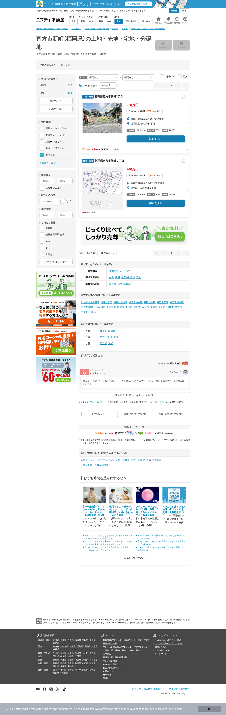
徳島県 (92, 663)
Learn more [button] (175, 709)
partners (67, 709)
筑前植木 (113, 271)
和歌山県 (93, 660)
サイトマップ (161, 654)
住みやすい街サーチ (112, 664)
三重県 (78, 656)
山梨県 (63, 653)
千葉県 (80, 646)
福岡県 (56, 670)
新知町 (111, 331)
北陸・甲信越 (44, 653)
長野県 (71, 653)
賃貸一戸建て (144, 640)
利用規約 (173, 688)
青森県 (63, 640)
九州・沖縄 (43, 670)
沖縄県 (65, 673)
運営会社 (136, 688)
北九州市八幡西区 (90, 302)
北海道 (56, 640)
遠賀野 (112, 283)
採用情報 (185, 688)
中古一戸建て (138, 460)
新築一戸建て (123, 460)
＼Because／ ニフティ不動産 (168, 640)
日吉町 (103, 343)
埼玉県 (73, 646)
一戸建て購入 (109, 650)
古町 (110, 343)
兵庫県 (63, 660)
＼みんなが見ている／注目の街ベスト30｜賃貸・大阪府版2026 (174, 509)
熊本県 (78, 670)
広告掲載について (163, 650)
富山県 (78, 653)
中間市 (84, 312)
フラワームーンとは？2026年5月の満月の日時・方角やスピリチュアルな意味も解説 (147, 511)
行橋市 (170, 307)
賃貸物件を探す (48, 163)
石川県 (85, 653)
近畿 (40, 660)
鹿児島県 (57, 673)
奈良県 (85, 660)
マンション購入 (110, 647)
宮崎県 (92, 670)
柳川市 (137, 307)
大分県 (85, 670)
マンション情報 (110, 661)
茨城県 (87, 646)
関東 (40, 646)
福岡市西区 (162, 302)
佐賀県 (63, 670)
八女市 (145, 307)
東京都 (56, 646)
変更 (70, 85)
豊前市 (178, 307)
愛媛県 (63, 666)
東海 (40, 656)
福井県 (92, 653)
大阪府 (56, 660)
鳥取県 (71, 663)
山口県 (85, 663)
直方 (128, 271)
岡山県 (63, 663)
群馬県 (56, 649)
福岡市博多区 (120, 302)
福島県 (56, 643)
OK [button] (209, 709)
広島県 (56, 663)
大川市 (161, 307)
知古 (102, 337)
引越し (106, 678)
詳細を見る (155, 138)
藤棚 (117, 277)
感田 (119, 283)
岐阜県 (63, 656)
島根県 (78, 663)
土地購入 (107, 654)
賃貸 (105, 640)
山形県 (92, 640)
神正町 (103, 331)
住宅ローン (108, 671)
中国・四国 (43, 663)
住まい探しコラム (111, 668)
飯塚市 (120, 307)
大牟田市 (100, 307)
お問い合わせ (161, 647)
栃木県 (94, 646)
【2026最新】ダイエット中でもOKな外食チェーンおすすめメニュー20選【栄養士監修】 (94, 511)
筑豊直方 (128, 283)
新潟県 (56, 653)
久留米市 (111, 307)
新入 (122, 271)
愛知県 (56, 656)
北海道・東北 (44, 640)
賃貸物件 (156, 460)
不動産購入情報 (110, 643)
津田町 (109, 337)
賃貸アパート (130, 640)
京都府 (71, 660)
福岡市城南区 (177, 302)
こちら (163, 402)
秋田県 (85, 640)
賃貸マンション (115, 640)
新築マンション (89, 460)
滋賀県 (78, 660)
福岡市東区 (106, 302)
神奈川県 (64, 646)
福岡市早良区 (88, 307)
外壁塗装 (107, 675)
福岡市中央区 (136, 302)
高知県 (71, 666)
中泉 (111, 277)
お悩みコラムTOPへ (134, 558)
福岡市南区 (150, 302)
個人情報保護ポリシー (155, 688)
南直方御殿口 (128, 277)
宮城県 (78, 640)
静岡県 (71, 656)
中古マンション (106, 460)
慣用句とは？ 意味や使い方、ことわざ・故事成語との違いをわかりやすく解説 (121, 511)
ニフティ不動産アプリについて (169, 643)
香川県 (56, 666)
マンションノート (98, 402)
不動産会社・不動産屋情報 (95, 465)
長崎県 (71, 670)
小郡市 (92, 312)
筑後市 (153, 307)
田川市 (128, 307)
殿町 (116, 337)
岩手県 (71, 640)
